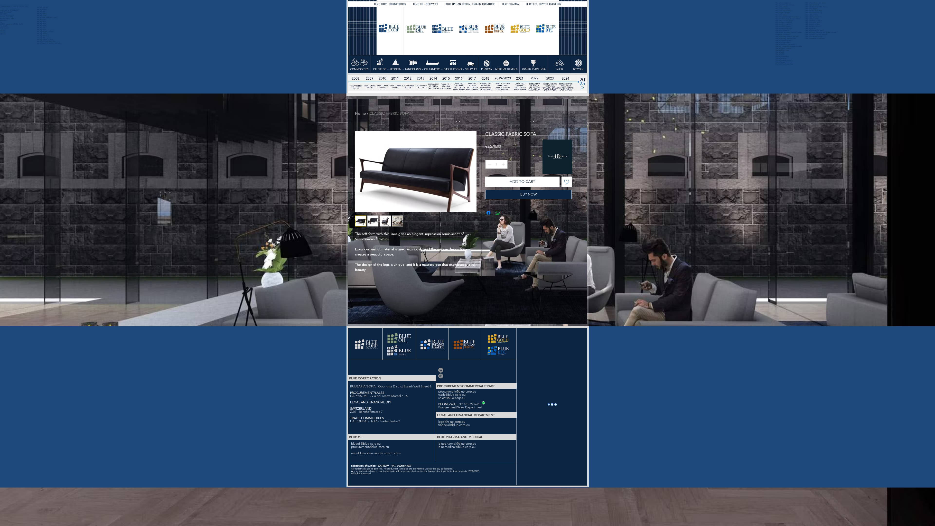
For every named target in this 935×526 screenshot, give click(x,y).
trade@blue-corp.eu (452, 394)
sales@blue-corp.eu (451, 398)
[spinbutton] (496, 164)
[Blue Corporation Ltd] (440, 370)
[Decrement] (489, 164)
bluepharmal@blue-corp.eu (457, 443)
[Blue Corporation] (440, 376)
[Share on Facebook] (488, 213)
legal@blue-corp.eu (451, 421)
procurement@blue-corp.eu (457, 391)
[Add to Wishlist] (566, 182)
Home (360, 113)
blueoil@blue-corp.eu (366, 443)
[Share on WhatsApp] (498, 213)
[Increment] (504, 164)
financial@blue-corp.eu (454, 425)
